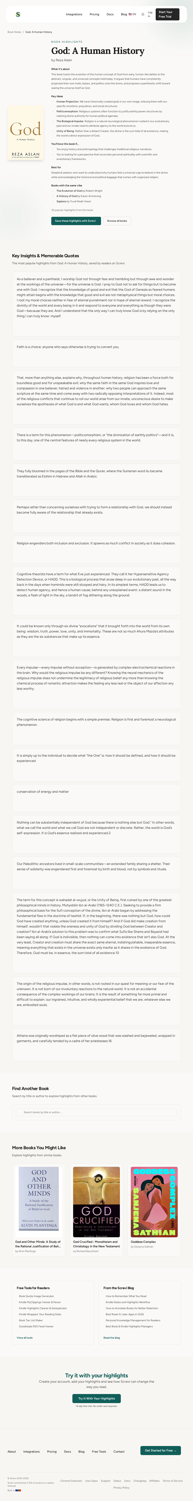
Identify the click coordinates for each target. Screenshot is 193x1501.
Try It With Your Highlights (96, 1398)
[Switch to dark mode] (143, 14)
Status (117, 1480)
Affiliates (154, 1480)
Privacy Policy (121, 1487)
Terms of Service (173, 1480)
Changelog (139, 1480)
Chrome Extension (71, 1480)
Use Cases (91, 1480)
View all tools (25, 1337)
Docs (127, 1480)
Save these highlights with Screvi (75, 220)
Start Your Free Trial (165, 14)
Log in (150, 14)
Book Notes (14, 32)
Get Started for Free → (160, 1450)
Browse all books (117, 220)
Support (105, 1480)
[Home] (18, 14)
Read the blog (111, 1337)
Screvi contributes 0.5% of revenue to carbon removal (31, 1484)
